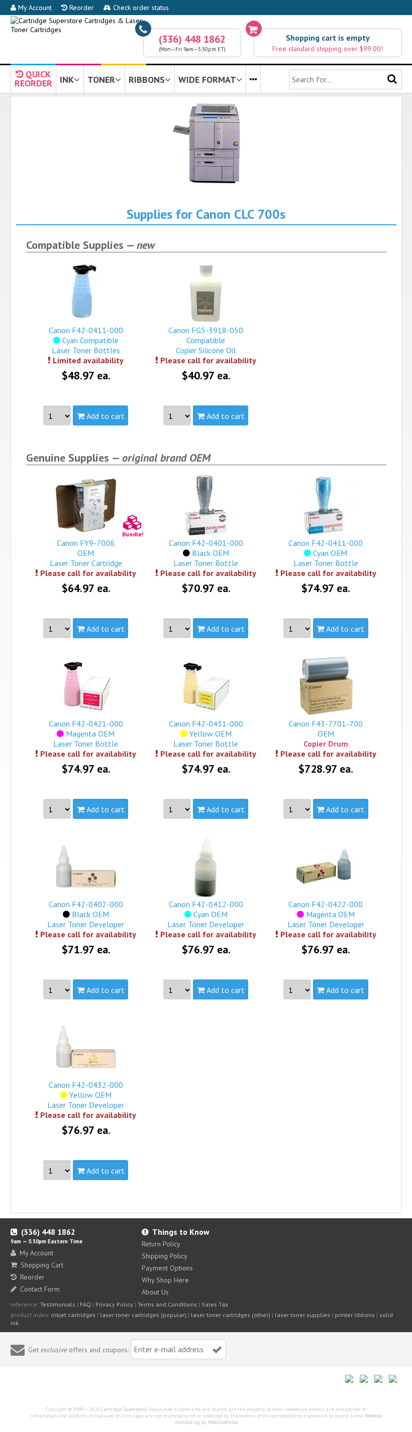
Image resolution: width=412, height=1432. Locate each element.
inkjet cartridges (73, 1315)
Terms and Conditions (167, 1304)
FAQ (85, 1304)
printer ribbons (355, 1315)
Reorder (80, 7)
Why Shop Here (165, 1279)
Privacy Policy (114, 1304)
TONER (101, 79)
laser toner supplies (302, 1315)
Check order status (140, 7)
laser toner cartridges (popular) (143, 1315)
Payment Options (167, 1267)
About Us (155, 1292)
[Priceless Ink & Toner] (206, 25)
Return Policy (161, 1243)
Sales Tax (214, 1304)
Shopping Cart (42, 1264)
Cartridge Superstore (124, 1409)
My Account (34, 7)
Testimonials (57, 1304)
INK (67, 79)
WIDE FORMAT (207, 79)
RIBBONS (147, 79)
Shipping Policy (164, 1255)
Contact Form (40, 1289)
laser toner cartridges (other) (230, 1315)
